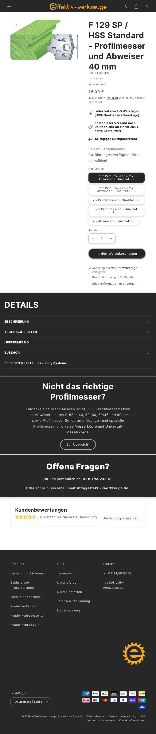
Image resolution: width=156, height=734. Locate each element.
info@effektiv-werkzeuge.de (113, 585)
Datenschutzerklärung (73, 601)
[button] (8, 6)
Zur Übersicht (77, 444)
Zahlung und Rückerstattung (22, 585)
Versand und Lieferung (27, 573)
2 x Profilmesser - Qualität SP (116, 200)
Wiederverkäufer (23, 606)
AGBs (60, 564)
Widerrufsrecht (68, 582)
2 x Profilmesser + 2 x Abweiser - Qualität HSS (116, 189)
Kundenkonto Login (24, 625)
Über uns (17, 564)
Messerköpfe (86, 426)
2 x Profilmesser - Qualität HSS (117, 210)
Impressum (65, 573)
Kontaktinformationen (132, 720)
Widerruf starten (69, 592)
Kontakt (108, 564)
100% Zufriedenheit (25, 597)
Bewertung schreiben (121, 518)
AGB (143, 716)
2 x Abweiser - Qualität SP (114, 221)
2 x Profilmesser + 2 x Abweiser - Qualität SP (116, 177)
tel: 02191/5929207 (117, 573)
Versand (112, 97)
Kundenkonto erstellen (27, 615)
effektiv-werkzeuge (44, 716)
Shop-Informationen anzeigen (114, 283)
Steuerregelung (68, 610)
